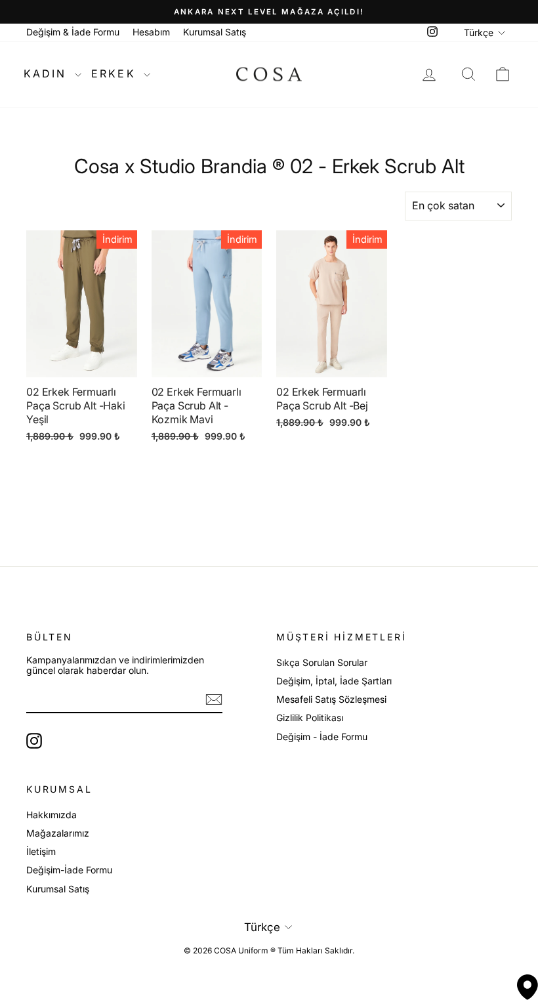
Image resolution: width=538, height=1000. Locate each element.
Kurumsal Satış (214, 31)
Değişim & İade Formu (72, 31)
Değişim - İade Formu (321, 736)
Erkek (115, 73)
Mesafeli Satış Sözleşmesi (331, 699)
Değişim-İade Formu (69, 869)
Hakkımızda (51, 814)
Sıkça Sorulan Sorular (321, 662)
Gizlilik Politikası (309, 717)
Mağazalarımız (57, 833)
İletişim (41, 851)
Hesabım (151, 31)
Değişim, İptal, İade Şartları (334, 680)
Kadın (48, 73)
